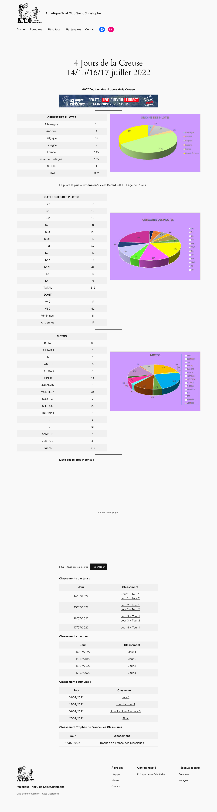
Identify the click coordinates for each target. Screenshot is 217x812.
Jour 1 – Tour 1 (130, 594)
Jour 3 (132, 665)
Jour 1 (132, 652)
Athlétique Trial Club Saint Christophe (73, 13)
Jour (130, 704)
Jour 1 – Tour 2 (130, 598)
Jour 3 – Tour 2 (130, 620)
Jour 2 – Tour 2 (130, 609)
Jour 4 (132, 672)
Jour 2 (132, 659)
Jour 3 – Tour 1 (130, 616)
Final (125, 718)
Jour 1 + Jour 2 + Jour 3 (125, 711)
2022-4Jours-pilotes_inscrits (73, 567)
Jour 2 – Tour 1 (130, 605)
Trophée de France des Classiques (122, 743)
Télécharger (98, 566)
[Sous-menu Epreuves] (43, 29)
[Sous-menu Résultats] (61, 29)
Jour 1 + (121, 704)
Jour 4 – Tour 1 (130, 627)
